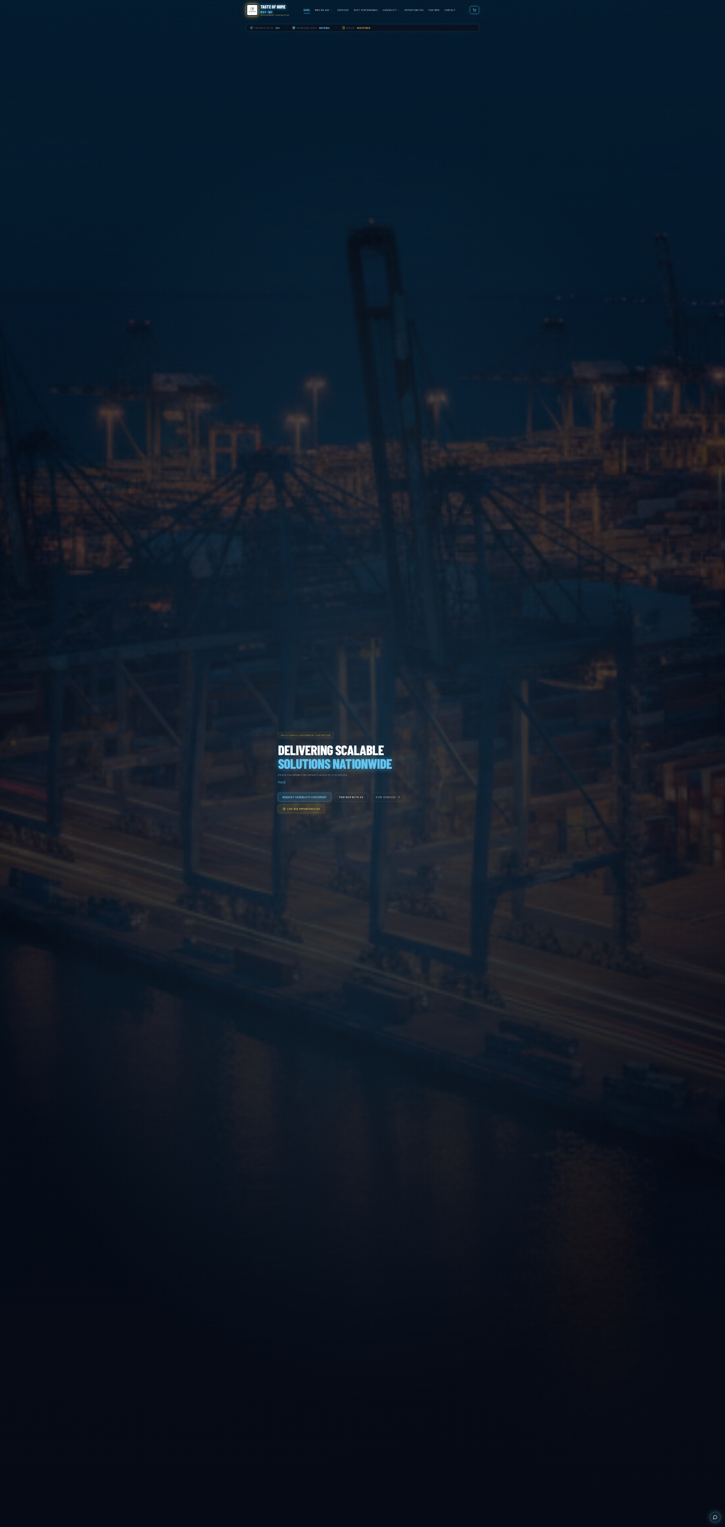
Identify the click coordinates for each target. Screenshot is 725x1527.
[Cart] (474, 10)
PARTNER (434, 10)
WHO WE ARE (322, 10)
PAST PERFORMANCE (366, 10)
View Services (386, 797)
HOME (307, 10)
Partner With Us (351, 797)
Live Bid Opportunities (303, 808)
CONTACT (450, 10)
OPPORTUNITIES (414, 10)
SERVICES (343, 10)
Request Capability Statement (305, 797)
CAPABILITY (389, 10)
